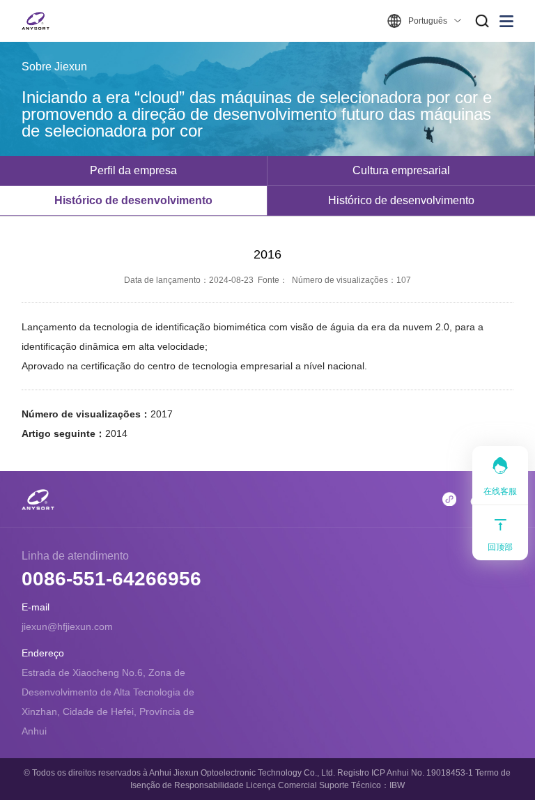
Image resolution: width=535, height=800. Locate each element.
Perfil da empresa (133, 170)
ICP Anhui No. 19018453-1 (422, 773)
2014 (116, 433)
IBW (397, 785)
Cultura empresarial (401, 170)
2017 (161, 414)
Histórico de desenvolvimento (133, 200)
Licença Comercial (281, 785)
